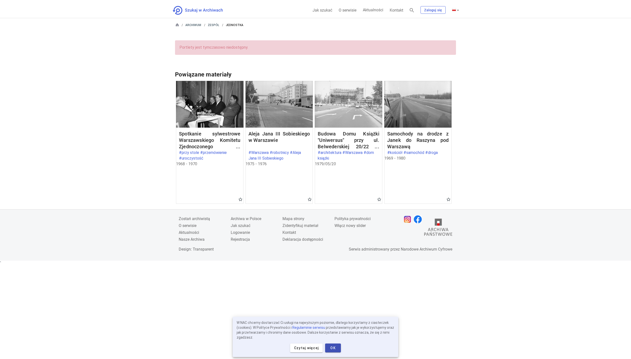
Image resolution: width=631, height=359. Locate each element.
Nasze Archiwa (192, 239)
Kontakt (396, 10)
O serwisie (347, 10)
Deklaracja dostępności (302, 239)
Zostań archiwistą (194, 218)
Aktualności (373, 10)
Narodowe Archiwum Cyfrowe (426, 249)
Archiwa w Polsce (246, 218)
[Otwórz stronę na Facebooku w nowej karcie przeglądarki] (419, 219)
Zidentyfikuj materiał (300, 225)
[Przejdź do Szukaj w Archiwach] (202, 10)
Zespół (213, 25)
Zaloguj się (433, 10)
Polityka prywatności (352, 218)
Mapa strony (293, 218)
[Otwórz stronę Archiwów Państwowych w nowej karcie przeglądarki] (438, 228)
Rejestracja (240, 239)
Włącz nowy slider (350, 225)
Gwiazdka (240, 199)
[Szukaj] (411, 10)
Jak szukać (322, 10)
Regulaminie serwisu (308, 327)
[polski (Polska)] (455, 10)
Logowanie (240, 232)
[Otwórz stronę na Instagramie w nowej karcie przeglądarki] (408, 219)
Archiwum (193, 25)
